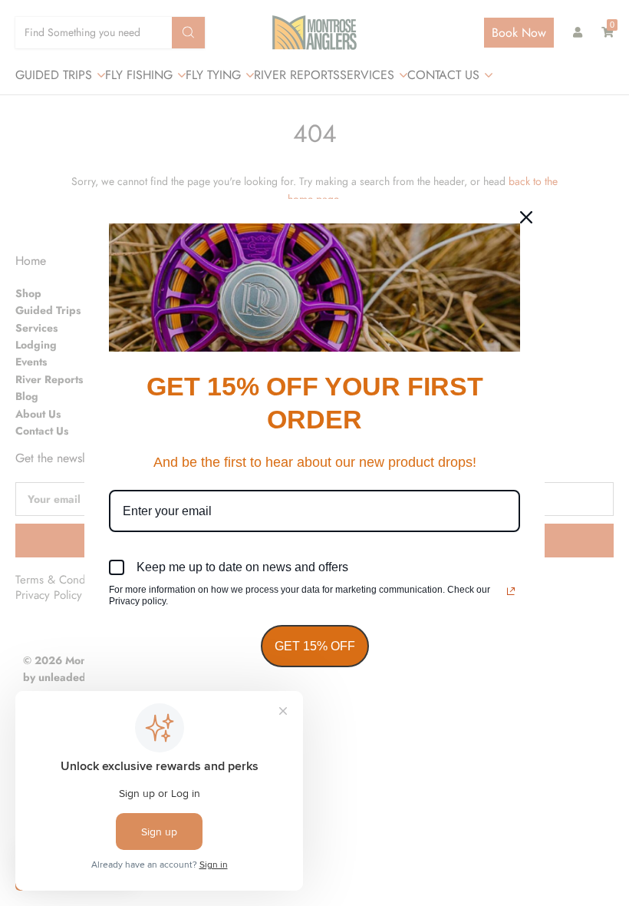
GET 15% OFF (315, 646)
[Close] (526, 217)
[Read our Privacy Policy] (511, 591)
